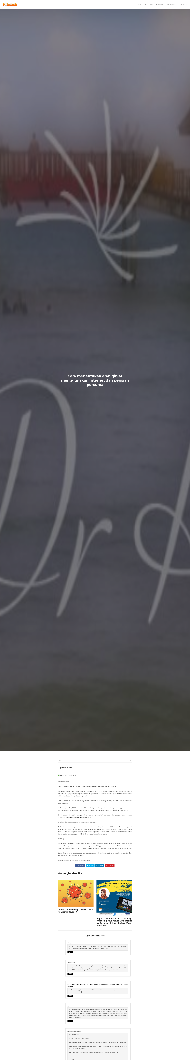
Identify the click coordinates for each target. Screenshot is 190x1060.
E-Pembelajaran (171, 4)
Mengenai (182, 4)
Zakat (145, 4)
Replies (71, 957)
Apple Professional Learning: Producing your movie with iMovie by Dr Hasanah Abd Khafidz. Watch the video (114, 921)
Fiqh (151, 4)
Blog (139, 4)
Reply (70, 952)
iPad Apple (159, 4)
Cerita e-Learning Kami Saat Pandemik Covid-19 (76, 911)
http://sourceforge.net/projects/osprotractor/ (76, 817)
